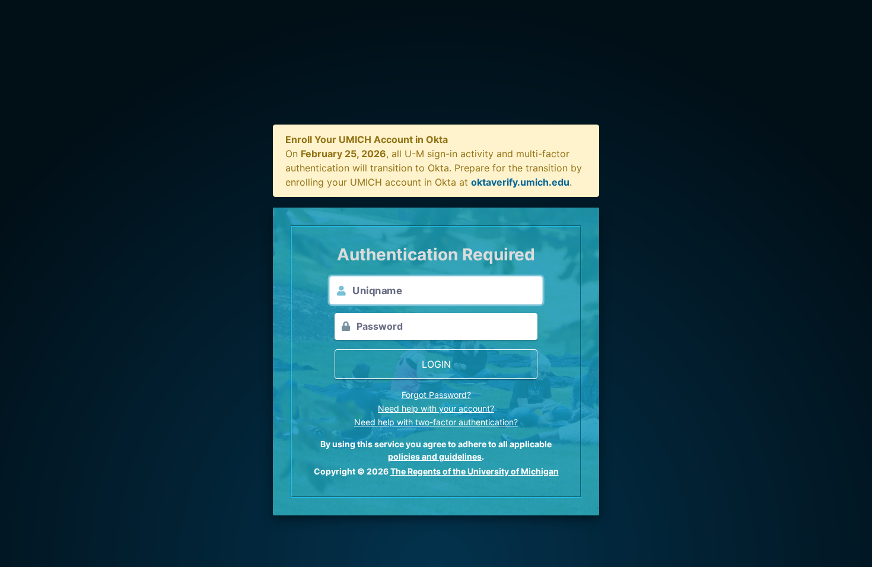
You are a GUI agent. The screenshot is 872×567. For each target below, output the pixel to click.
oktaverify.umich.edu (520, 182)
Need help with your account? (436, 408)
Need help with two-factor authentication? (436, 422)
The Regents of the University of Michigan (474, 471)
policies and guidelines (435, 456)
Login (436, 364)
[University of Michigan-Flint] (436, 71)
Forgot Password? (436, 395)
